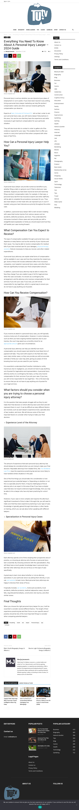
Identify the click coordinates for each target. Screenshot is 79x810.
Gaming (56, 121)
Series (56, 173)
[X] (10, 56)
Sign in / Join (7, 1)
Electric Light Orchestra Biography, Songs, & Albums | (39, 649)
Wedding (57, 207)
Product (56, 164)
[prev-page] (5, 708)
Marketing (57, 147)
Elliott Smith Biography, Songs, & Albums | (14, 649)
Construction (58, 95)
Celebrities (57, 92)
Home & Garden (30, 29)
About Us (57, 42)
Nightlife (57, 155)
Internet (57, 132)
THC (55, 190)
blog (55, 77)
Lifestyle (57, 144)
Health (56, 124)
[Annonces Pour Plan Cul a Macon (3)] (32, 740)
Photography (58, 161)
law (23, 622)
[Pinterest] (15, 56)
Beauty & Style (59, 72)
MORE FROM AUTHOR (26, 683)
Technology (58, 184)
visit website (11, 580)
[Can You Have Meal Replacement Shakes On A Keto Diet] (32, 730)
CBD (55, 89)
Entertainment (59, 103)
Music (56, 153)
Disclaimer (57, 51)
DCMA (56, 48)
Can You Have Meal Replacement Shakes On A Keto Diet (43, 730)
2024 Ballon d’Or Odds (44, 746)
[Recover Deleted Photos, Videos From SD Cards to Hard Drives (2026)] (43, 692)
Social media (58, 179)
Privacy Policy (58, 54)
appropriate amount (10, 344)
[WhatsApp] (19, 56)
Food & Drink (58, 115)
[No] (77, 805)
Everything (12, 622)
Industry (57, 129)
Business (57, 80)
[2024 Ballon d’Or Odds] (32, 747)
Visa (55, 205)
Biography (21, 29)
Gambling (49, 29)
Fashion (56, 109)
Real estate (57, 167)
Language (57, 135)
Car (55, 83)
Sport (56, 29)
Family (56, 106)
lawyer (27, 622)
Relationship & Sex (60, 170)
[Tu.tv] (39, 15)
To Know (7, 625)
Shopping (57, 176)
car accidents (21, 588)
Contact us (62, 29)
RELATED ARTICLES (11, 683)
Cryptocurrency (59, 98)
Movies (56, 150)
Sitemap (57, 57)
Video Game (58, 202)
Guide (18, 622)
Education (57, 100)
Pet (55, 158)
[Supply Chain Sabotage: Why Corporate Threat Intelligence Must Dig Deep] (11, 692)
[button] (73, 30)
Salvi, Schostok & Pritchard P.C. (22, 113)
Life (55, 141)
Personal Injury (35, 622)
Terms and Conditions (61, 59)
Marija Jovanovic (10, 51)
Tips (38, 29)
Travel (56, 196)
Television (57, 187)
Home (14, 29)
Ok (40, 807)
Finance (56, 112)
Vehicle (56, 199)
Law (10, 34)
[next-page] (8, 708)
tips (42, 622)
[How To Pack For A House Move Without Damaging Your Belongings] (27, 692)
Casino (43, 29)
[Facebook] (6, 56)
